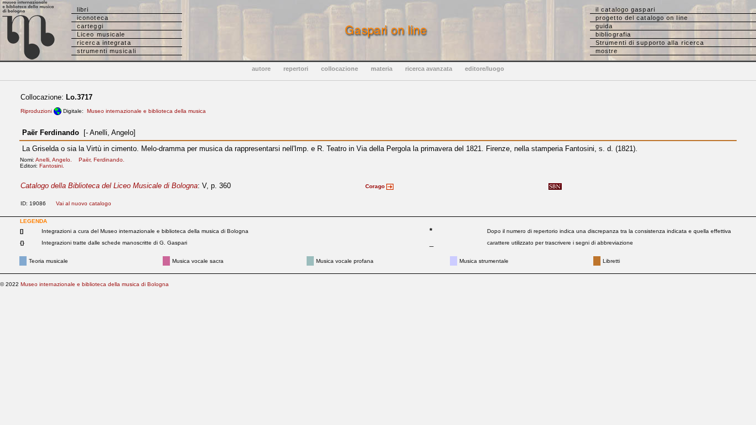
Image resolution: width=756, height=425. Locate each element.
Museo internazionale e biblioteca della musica (146, 111)
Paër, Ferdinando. (104, 160)
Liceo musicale (101, 34)
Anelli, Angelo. (56, 160)
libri (83, 9)
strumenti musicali (106, 51)
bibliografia (613, 34)
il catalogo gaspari (625, 9)
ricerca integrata (104, 42)
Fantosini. (54, 166)
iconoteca (92, 17)
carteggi (90, 26)
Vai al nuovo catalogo (83, 203)
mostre (607, 51)
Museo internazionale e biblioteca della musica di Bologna (94, 284)
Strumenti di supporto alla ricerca (650, 42)
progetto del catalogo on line (642, 17)
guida (604, 26)
